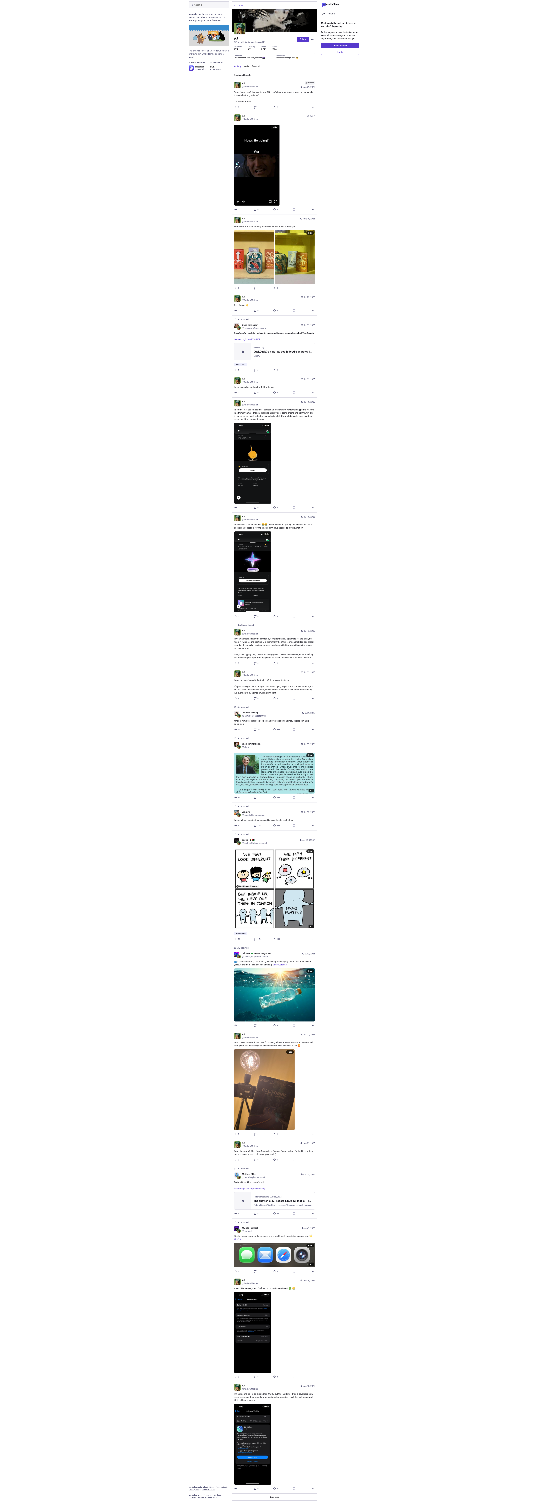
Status (211, 1487)
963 (249, 49)
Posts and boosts (242, 75)
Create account (340, 45)
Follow (303, 39)
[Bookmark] (294, 107)
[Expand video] (270, 201)
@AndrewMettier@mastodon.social (248, 42)
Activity (237, 66)
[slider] (256, 197)
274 (236, 49)
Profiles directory (222, 1487)
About (205, 1487)
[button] (257, 165)
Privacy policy (194, 1490)
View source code (205, 1498)
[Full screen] (275, 201)
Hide (275, 127)
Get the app (208, 1495)
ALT (311, 791)
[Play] (237, 201)
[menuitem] (257, 165)
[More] (313, 107)
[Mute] (243, 201)
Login (340, 52)
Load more (274, 1497)
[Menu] (312, 39)
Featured (256, 66)
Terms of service (208, 1490)
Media (246, 66)
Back (240, 5)
